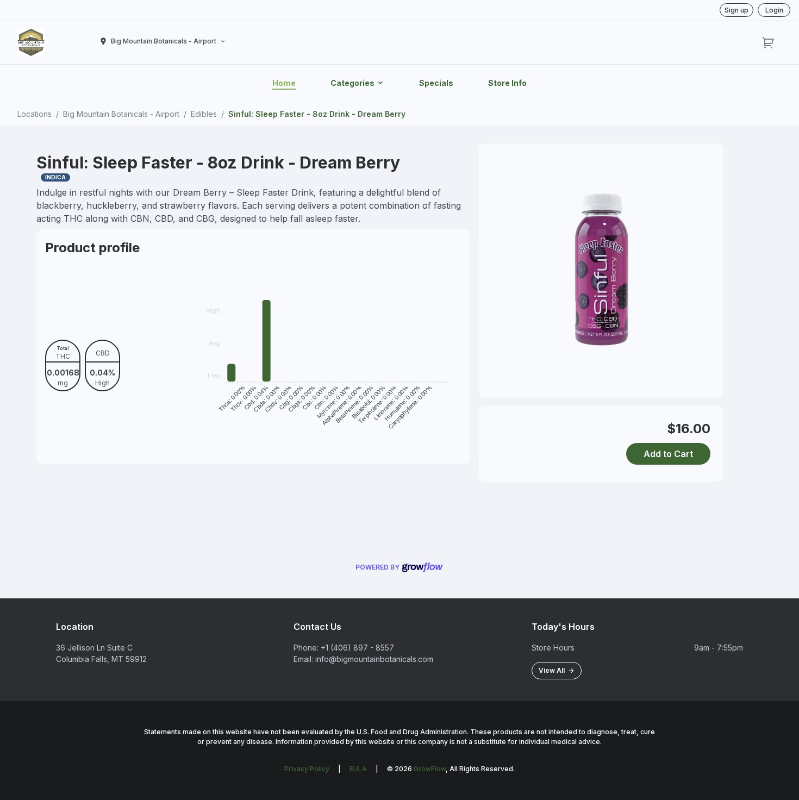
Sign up (736, 10)
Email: (303, 659)
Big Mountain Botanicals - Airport (121, 113)
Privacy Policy (306, 769)
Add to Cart (668, 453)
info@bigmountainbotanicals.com (374, 659)
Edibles (204, 113)
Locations (34, 113)
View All (553, 670)
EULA (358, 769)
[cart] (769, 42)
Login (774, 10)
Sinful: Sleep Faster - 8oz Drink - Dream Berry (316, 113)
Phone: (306, 647)
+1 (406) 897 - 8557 (357, 647)
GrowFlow (430, 769)
